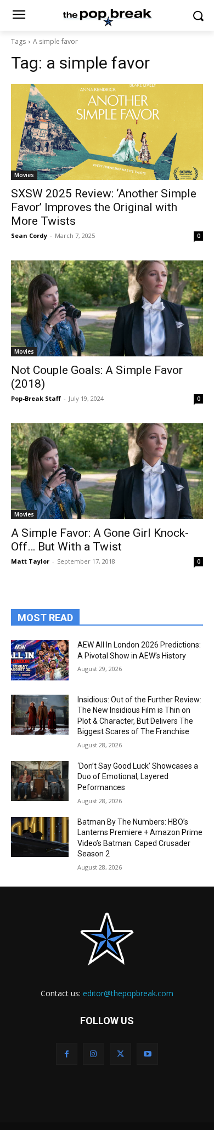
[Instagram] (93, 1053)
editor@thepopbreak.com (128, 993)
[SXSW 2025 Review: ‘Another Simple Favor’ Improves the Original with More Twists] (107, 132)
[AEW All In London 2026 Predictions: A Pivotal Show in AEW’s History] (40, 660)
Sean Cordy (29, 235)
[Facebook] (66, 1053)
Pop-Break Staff (36, 398)
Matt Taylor (30, 561)
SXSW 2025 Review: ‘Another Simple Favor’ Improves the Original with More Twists (103, 207)
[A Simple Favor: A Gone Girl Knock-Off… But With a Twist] (107, 471)
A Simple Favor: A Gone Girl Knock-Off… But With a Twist (100, 539)
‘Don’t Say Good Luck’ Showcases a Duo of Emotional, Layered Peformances (137, 777)
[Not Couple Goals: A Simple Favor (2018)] (107, 308)
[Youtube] (147, 1053)
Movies (24, 175)
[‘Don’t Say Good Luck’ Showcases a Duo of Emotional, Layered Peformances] (40, 781)
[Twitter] (120, 1053)
